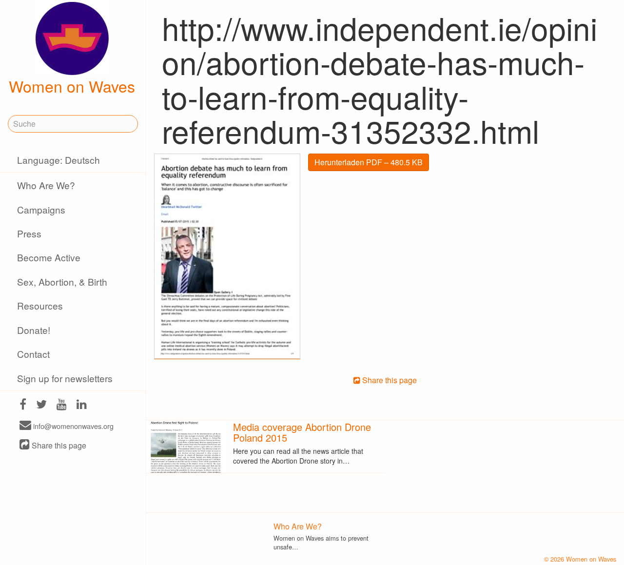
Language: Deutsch (58, 159)
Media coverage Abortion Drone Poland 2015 (302, 432)
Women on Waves (72, 86)
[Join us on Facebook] (23, 405)
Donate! (33, 329)
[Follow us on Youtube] (62, 405)
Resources (40, 305)
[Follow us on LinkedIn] (82, 405)
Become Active (48, 257)
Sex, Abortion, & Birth (62, 281)
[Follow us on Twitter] (41, 405)
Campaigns (41, 209)
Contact (33, 353)
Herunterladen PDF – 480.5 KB (368, 162)
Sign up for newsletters (65, 378)
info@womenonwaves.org (72, 426)
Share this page (58, 445)
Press (29, 233)
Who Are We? (46, 185)
